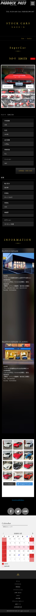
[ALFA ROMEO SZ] (7, 476)
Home (22, 38)
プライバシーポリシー (18, 601)
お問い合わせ (18, 592)
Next (30, 86)
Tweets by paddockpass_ (18, 500)
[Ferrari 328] (28, 465)
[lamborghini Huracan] (28, 445)
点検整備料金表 (18, 607)
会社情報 (18, 598)
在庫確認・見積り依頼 (25, 171)
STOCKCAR (18, 584)
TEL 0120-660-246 (13, 12)
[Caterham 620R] (28, 455)
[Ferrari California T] (7, 465)
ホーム (18, 581)
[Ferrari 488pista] (28, 476)
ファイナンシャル (18, 589)
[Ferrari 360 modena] (7, 445)
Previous (7, 86)
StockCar (29, 38)
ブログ (18, 595)
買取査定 (18, 586)
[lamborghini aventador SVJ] (7, 455)
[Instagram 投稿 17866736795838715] (18, 465)
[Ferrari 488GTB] (18, 445)
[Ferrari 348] (18, 476)
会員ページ (18, 604)
